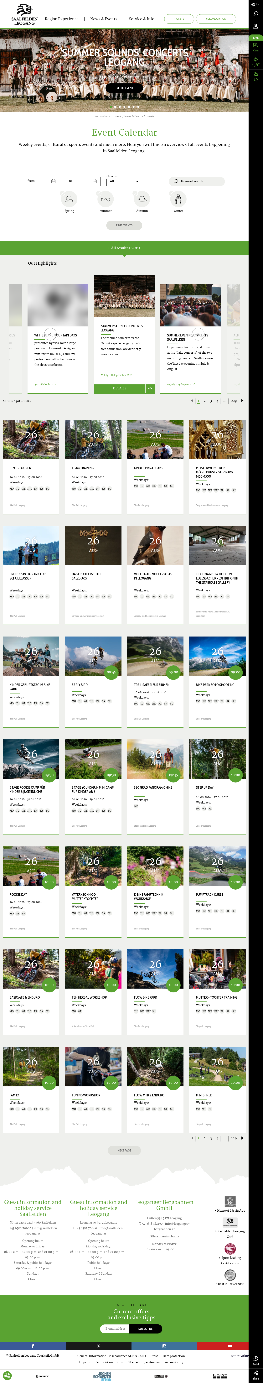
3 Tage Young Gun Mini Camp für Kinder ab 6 (93, 789)
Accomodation (216, 19)
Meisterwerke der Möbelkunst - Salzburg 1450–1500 (214, 472)
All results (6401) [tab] (125, 248)
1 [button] (110, 107)
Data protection (174, 1356)
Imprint (84, 1362)
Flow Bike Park (145, 997)
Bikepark (133, 1362)
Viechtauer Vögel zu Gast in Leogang (154, 576)
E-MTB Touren (20, 468)
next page (124, 1150)
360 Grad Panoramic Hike (153, 787)
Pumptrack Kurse (209, 894)
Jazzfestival (152, 1362)
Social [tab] (256, 1364)
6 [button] (134, 107)
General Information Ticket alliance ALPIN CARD (111, 1356)
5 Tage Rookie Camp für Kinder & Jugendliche (27, 789)
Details (119, 388)
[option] (124, 70)
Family (14, 1095)
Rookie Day (18, 894)
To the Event (124, 88)
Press (154, 1356)
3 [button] (120, 107)
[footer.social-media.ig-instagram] (164, 1346)
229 (234, 401)
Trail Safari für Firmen (151, 685)
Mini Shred (204, 1095)
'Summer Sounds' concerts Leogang (122, 328)
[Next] (236, 70)
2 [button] (115, 107)
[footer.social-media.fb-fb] (33, 1346)
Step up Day (205, 787)
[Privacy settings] (7, 1375)
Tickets (179, 19)
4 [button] (124, 107)
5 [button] (129, 107)
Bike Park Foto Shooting (215, 685)
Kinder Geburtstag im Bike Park (30, 687)
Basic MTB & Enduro (25, 997)
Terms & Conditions (109, 1362)
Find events (124, 225)
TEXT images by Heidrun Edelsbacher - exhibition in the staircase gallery (217, 578)
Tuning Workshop (86, 1095)
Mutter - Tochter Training (216, 997)
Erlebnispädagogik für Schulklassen (28, 576)
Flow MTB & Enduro (149, 1095)
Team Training (83, 468)
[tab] (256, 4)
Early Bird (80, 685)
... (224, 401)
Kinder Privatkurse (149, 468)
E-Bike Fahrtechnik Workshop (148, 896)
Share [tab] (256, 1378)
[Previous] (50, 334)
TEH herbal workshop (89, 997)
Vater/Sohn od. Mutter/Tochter (85, 896)
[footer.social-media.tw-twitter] (99, 1346)
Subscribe (145, 1329)
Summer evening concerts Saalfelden (187, 337)
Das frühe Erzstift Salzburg (86, 576)
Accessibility (174, 1362)
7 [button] (138, 107)
